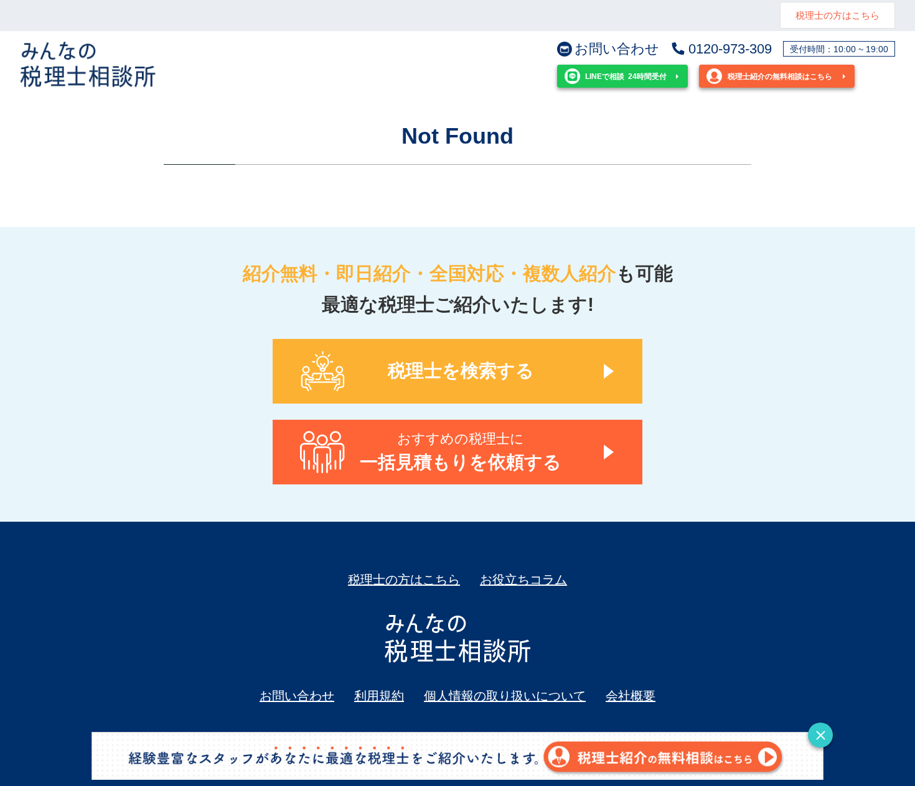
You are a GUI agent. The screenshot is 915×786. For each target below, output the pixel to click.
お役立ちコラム (523, 579)
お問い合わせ (617, 49)
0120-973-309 (730, 49)
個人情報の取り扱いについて (505, 696)
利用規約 (379, 696)
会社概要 (630, 696)
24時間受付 (626, 76)
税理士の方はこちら (837, 15)
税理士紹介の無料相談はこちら (780, 76)
